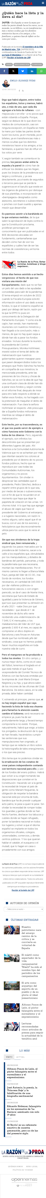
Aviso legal (32, 1166)
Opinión (9, 64)
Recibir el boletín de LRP (19, 57)
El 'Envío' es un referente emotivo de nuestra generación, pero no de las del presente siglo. (22, 1129)
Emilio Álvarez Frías (22, 64)
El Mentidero (37, 64)
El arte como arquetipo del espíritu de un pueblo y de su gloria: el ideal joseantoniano (30, 990)
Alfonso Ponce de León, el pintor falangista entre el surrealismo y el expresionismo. (32, 1010)
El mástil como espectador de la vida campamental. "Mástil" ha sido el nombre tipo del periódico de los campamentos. (32, 966)
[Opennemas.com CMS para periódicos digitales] (24, 1182)
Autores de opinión (24, 903)
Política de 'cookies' (23, 1170)
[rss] (22, 91)
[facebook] (19, 91)
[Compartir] (4, 71)
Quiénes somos (15, 1166)
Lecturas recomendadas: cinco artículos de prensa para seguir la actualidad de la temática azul (32, 1031)
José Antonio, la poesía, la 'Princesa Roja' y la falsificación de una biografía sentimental (22, 1092)
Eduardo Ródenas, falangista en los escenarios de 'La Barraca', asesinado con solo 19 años (24, 1111)
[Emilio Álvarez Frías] (6, 83)
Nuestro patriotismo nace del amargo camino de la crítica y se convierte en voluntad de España (31, 938)
